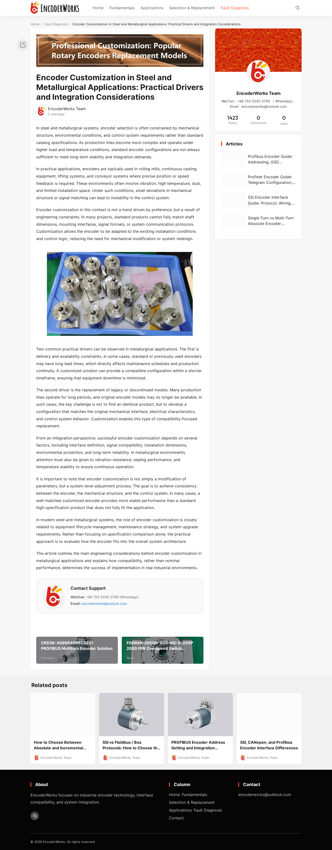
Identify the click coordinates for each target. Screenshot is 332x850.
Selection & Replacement (192, 7)
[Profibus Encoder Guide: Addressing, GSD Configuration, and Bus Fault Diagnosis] (258, 159)
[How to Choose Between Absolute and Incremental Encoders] (62, 714)
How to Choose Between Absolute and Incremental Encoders (58, 745)
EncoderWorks (54, 842)
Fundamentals (122, 7)
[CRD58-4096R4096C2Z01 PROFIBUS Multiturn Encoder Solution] (77, 650)
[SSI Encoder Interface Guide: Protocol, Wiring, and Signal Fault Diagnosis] (258, 200)
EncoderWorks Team (67, 108)
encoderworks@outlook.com (104, 603)
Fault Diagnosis (235, 7)
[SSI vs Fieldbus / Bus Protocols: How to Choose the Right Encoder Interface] (131, 714)
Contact (176, 817)
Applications (151, 7)
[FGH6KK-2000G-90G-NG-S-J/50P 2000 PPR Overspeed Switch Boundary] (162, 650)
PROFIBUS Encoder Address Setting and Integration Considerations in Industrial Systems (198, 745)
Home (98, 7)
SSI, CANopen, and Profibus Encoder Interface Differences (269, 745)
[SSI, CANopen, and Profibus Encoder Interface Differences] (269, 714)
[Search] (297, 8)
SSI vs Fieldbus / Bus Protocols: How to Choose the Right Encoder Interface (131, 745)
